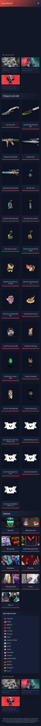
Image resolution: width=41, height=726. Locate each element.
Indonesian (10, 652)
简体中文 (9, 664)
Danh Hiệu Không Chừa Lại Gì (10, 472)
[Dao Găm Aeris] (10, 110)
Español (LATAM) (12, 640)
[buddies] (30, 560)
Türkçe (9, 628)
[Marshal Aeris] (30, 143)
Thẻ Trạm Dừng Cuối (31, 408)
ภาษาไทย (9, 631)
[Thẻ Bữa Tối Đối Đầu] (30, 362)
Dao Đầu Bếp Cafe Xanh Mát (31, 125)
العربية (9, 671)
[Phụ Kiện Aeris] (30, 174)
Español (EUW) (11, 658)
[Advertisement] (20, 28)
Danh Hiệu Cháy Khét (30, 472)
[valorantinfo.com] (8, 3)
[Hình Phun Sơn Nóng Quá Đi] (30, 267)
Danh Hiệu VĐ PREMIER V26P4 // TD (10, 504)
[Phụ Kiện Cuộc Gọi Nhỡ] (30, 204)
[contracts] (10, 522)
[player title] (30, 540)
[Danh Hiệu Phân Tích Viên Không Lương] (10, 425)
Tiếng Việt (10, 619)
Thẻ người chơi (10, 587)
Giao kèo (10, 530)
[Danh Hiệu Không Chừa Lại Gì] (10, 457)
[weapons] (30, 578)
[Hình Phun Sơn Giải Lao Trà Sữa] (10, 267)
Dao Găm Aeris (10, 125)
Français (9, 655)
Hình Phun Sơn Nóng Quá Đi (30, 282)
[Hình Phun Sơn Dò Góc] (30, 299)
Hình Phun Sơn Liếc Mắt (10, 346)
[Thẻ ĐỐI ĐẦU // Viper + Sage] (10, 362)
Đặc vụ (10, 605)
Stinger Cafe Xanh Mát (10, 157)
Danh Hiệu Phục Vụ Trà (30, 440)
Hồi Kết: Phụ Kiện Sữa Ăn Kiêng (30, 249)
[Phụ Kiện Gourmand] (10, 235)
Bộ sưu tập (10, 549)
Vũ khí (31, 587)
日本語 (9, 646)
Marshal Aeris (31, 157)
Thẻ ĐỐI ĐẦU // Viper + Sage (10, 377)
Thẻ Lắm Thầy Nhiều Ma (10, 408)
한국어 (9, 643)
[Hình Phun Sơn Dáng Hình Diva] (10, 299)
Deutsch (9, 661)
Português (10, 668)
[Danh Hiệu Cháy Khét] (30, 457)
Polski (8, 637)
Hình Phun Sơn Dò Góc (30, 314)
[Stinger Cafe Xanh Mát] (10, 143)
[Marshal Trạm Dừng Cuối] (10, 174)
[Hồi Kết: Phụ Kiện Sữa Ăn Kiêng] (30, 235)
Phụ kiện (30, 568)
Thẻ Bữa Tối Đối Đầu (31, 376)
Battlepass (10, 568)
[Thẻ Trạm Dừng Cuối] (30, 394)
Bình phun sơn (30, 530)
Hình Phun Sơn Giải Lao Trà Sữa (10, 282)
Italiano (9, 649)
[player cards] (10, 578)
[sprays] (30, 522)
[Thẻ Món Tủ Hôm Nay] (30, 332)
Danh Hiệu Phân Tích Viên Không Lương (10, 440)
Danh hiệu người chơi (30, 549)
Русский (9, 634)
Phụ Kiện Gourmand (10, 249)
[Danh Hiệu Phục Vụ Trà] (30, 425)
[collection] (10, 540)
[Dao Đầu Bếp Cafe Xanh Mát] (30, 110)
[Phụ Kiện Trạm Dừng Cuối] (10, 204)
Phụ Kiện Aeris (30, 188)
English (9, 622)
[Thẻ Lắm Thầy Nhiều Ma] (10, 394)
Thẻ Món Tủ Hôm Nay (30, 346)
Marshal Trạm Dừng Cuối (10, 188)
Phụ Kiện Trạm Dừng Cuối (10, 218)
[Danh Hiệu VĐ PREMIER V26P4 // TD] (10, 490)
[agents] (10, 597)
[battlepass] (10, 560)
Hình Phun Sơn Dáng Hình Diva (10, 314)
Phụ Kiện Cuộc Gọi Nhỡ (30, 218)
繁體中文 (9, 625)
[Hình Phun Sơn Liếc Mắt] (10, 332)
